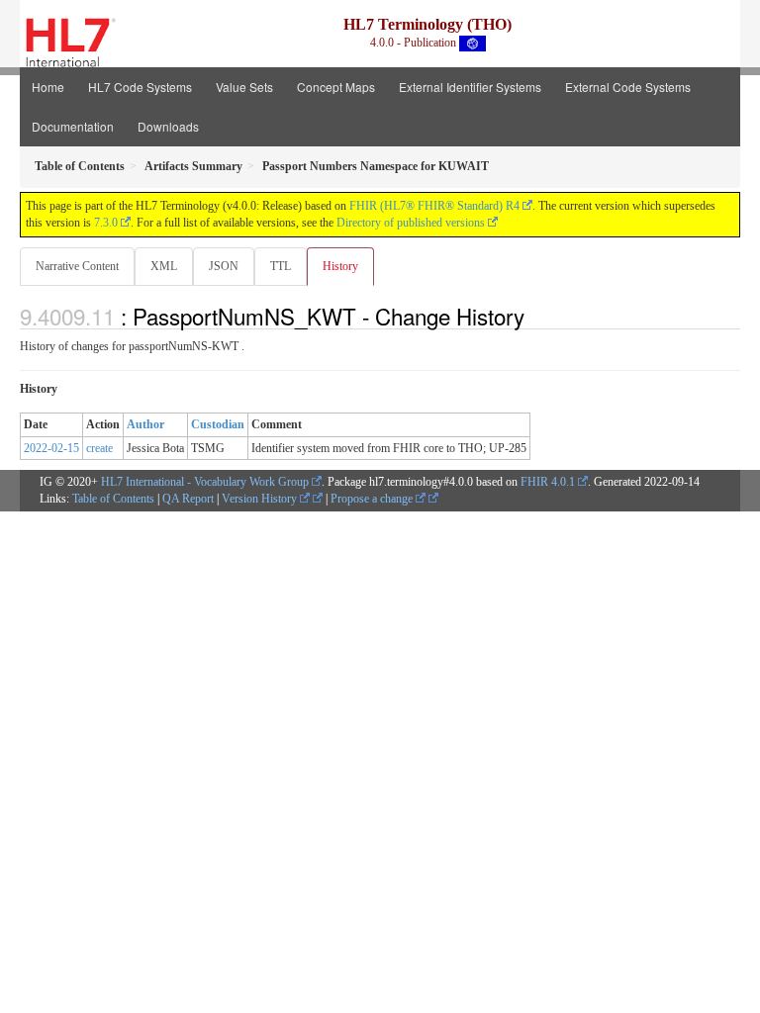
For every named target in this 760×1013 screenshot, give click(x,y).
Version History (261, 499)
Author (145, 424)
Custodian (217, 424)
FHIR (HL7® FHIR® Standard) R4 (434, 206)
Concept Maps (336, 86)
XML (163, 266)
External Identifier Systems (470, 86)
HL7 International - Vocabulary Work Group (205, 482)
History (340, 266)
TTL (280, 266)
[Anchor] (535, 315)
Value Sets (244, 86)
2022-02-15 (51, 448)
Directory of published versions (410, 223)
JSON (223, 266)
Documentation (73, 126)
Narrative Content (77, 266)
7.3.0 (106, 223)
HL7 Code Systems (140, 86)
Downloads (168, 126)
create (99, 448)
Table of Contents (113, 499)
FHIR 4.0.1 (548, 482)
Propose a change (373, 499)
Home (48, 86)
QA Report (188, 499)
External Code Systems (628, 86)
